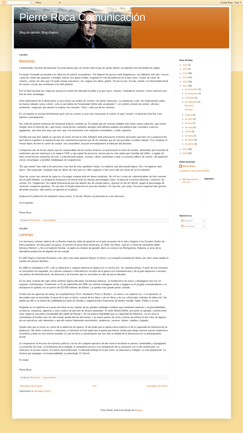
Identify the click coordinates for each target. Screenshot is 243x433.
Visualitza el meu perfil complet (194, 171)
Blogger (138, 410)
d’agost (189, 115)
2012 (185, 81)
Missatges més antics (157, 386)
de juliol (189, 119)
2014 (185, 73)
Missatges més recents (31, 386)
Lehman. (26, 234)
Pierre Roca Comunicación (82, 17)
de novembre (191, 93)
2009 (185, 153)
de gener (189, 144)
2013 (185, 77)
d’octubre (190, 97)
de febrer (189, 140)
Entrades (188, 221)
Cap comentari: (49, 220)
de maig (189, 127)
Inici (95, 386)
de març (189, 136)
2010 (185, 149)
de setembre (191, 102)
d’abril (188, 131)
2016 (185, 65)
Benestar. (27, 61)
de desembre (191, 89)
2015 (185, 69)
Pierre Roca (189, 166)
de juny (189, 123)
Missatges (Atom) (42, 391)
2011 (185, 86)
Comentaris (189, 226)
